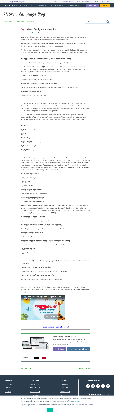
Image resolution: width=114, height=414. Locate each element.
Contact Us (65, 388)
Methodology (35, 391)
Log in (105, 5)
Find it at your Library (78, 349)
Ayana (34, 33)
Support (65, 384)
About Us (8, 384)
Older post (27, 368)
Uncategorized (51, 33)
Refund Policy (65, 391)
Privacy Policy (76, 401)
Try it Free (92, 5)
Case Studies (35, 384)
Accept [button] (50, 410)
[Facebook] (98, 386)
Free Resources (34, 395)
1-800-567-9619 (105, 1)
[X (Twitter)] (93, 386)
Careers (8, 391)
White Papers (35, 388)
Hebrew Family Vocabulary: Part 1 (42, 29)
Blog (8, 388)
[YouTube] (108, 386)
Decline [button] (57, 410)
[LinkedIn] (103, 386)
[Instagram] (88, 386)
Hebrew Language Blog (24, 14)
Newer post (83, 368)
